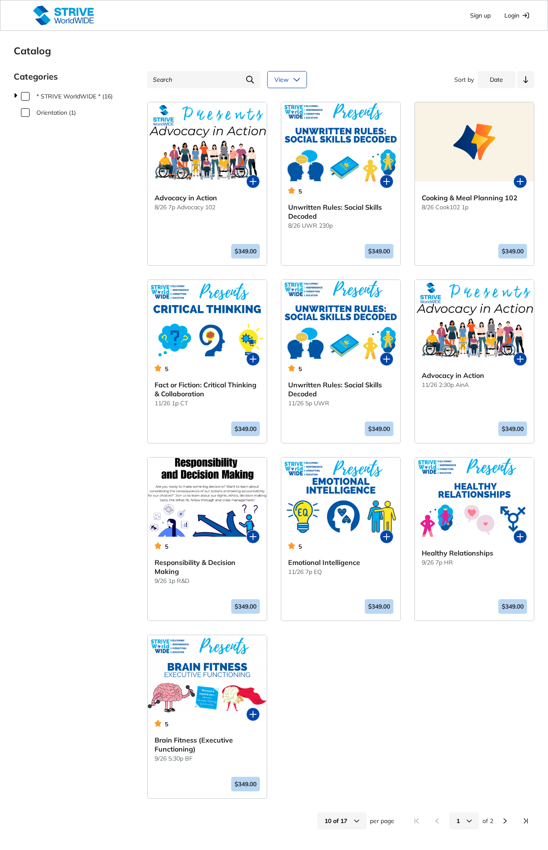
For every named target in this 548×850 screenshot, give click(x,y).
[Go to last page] (525, 820)
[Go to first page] (416, 820)
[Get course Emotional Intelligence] (386, 537)
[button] (525, 79)
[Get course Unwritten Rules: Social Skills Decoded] (386, 181)
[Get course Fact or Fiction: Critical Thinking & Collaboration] (253, 359)
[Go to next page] (505, 820)
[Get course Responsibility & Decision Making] (253, 537)
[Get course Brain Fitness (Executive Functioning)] (253, 714)
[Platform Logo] (63, 15)
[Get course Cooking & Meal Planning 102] (520, 181)
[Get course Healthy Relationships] (520, 537)
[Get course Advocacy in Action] (253, 181)
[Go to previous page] (437, 820)
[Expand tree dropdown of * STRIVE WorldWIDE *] (15, 96)
